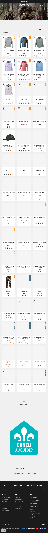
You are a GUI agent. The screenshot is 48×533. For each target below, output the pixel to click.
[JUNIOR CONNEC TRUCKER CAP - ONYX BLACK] (24, 282)
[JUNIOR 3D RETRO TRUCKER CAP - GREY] (39, 329)
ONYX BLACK (40, 127)
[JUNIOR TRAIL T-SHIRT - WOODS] (39, 234)
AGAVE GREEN (10, 56)
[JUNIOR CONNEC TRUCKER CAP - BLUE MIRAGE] (39, 113)
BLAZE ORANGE (10, 150)
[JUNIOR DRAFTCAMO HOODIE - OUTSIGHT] (24, 305)
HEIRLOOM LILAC (24, 127)
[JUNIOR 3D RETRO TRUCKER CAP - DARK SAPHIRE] (24, 329)
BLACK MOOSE (8, 150)
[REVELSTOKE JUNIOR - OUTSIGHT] (8, 376)
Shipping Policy (18, 499)
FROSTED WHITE (24, 224)
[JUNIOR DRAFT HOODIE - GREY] (8, 305)
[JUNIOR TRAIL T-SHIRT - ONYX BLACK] (8, 234)
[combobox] (5, 29)
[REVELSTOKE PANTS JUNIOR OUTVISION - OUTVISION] (8, 184)
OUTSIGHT (40, 103)
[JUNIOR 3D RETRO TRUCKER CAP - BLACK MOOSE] (8, 329)
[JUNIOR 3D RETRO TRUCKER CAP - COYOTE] (8, 160)
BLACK (23, 365)
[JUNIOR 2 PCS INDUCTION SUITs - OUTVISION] (39, 376)
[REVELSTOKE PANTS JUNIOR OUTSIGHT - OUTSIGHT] (24, 184)
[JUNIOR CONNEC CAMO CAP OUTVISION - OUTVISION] (39, 160)
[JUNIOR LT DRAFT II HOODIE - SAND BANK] (8, 89)
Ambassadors (4, 508)
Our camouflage (5, 499)
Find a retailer (5, 501)
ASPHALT (8, 223)
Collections (8, 23)
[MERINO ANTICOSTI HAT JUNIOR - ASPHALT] (8, 209)
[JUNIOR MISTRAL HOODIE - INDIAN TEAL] (24, 376)
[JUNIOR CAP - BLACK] (24, 353)
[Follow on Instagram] (5, 524)
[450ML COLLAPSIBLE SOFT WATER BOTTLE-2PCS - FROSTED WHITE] (24, 209)
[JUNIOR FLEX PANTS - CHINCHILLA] (8, 353)
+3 (12, 150)
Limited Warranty (18, 508)
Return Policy (18, 503)
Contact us (17, 497)
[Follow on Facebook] (2, 524)
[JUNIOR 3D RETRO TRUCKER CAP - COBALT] (24, 137)
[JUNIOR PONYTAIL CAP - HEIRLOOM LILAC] (24, 113)
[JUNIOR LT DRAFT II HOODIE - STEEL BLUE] (24, 42)
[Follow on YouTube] (8, 524)
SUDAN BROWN (8, 56)
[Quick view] (14, 48)
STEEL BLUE (6, 56)
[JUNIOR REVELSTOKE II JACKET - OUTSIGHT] (39, 258)
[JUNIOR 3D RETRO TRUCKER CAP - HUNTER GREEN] (8, 137)
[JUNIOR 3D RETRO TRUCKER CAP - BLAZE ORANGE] (39, 137)
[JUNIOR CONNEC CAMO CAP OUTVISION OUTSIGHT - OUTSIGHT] (39, 184)
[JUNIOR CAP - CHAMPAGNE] (39, 353)
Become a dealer (5, 510)
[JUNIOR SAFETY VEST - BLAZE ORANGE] (24, 160)
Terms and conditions (19, 501)
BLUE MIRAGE (38, 127)
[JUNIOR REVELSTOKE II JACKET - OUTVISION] (24, 258)
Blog (3, 503)
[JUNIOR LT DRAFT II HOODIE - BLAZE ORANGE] (24, 89)
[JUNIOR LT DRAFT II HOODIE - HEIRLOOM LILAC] (8, 66)
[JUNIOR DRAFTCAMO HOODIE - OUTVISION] (39, 305)
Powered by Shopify (15, 528)
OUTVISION (38, 103)
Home (3, 23)
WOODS (42, 223)
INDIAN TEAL (24, 390)
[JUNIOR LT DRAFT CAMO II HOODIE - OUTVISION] (39, 89)
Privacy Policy (18, 506)
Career (3, 506)
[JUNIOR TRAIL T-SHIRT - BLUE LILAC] (39, 209)
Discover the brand (6, 497)
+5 (12, 79)
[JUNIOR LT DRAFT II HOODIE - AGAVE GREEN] (39, 42)
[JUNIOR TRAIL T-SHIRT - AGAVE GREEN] (24, 234)
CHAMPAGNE (25, 365)
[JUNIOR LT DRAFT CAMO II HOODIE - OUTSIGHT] (8, 113)
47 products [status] (5, 32)
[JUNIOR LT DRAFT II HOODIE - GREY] (8, 42)
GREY (4, 56)
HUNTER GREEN (4, 150)
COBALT (6, 150)
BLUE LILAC (36, 223)
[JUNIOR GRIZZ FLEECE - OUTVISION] (8, 258)
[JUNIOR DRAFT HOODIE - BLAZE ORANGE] (39, 282)
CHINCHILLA (8, 366)
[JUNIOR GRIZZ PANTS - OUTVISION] (8, 282)
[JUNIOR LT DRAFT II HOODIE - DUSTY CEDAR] (24, 66)
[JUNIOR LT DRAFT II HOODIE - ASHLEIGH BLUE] (39, 66)
